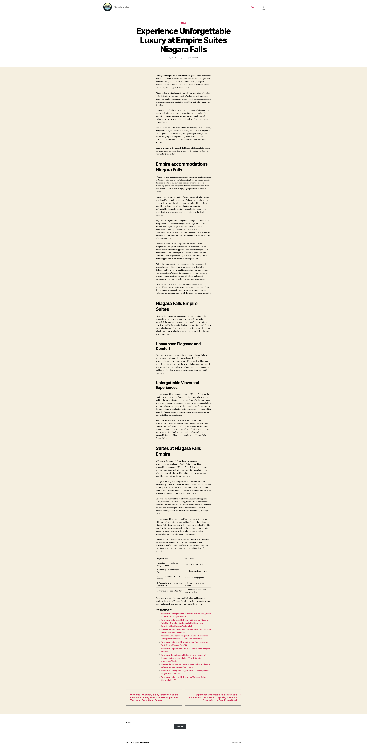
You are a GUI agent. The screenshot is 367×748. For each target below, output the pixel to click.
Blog (252, 7)
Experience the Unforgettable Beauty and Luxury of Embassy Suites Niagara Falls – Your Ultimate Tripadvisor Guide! (183, 658)
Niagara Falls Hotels (141, 743)
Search (128, 723)
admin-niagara (179, 58)
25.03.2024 (193, 58)
